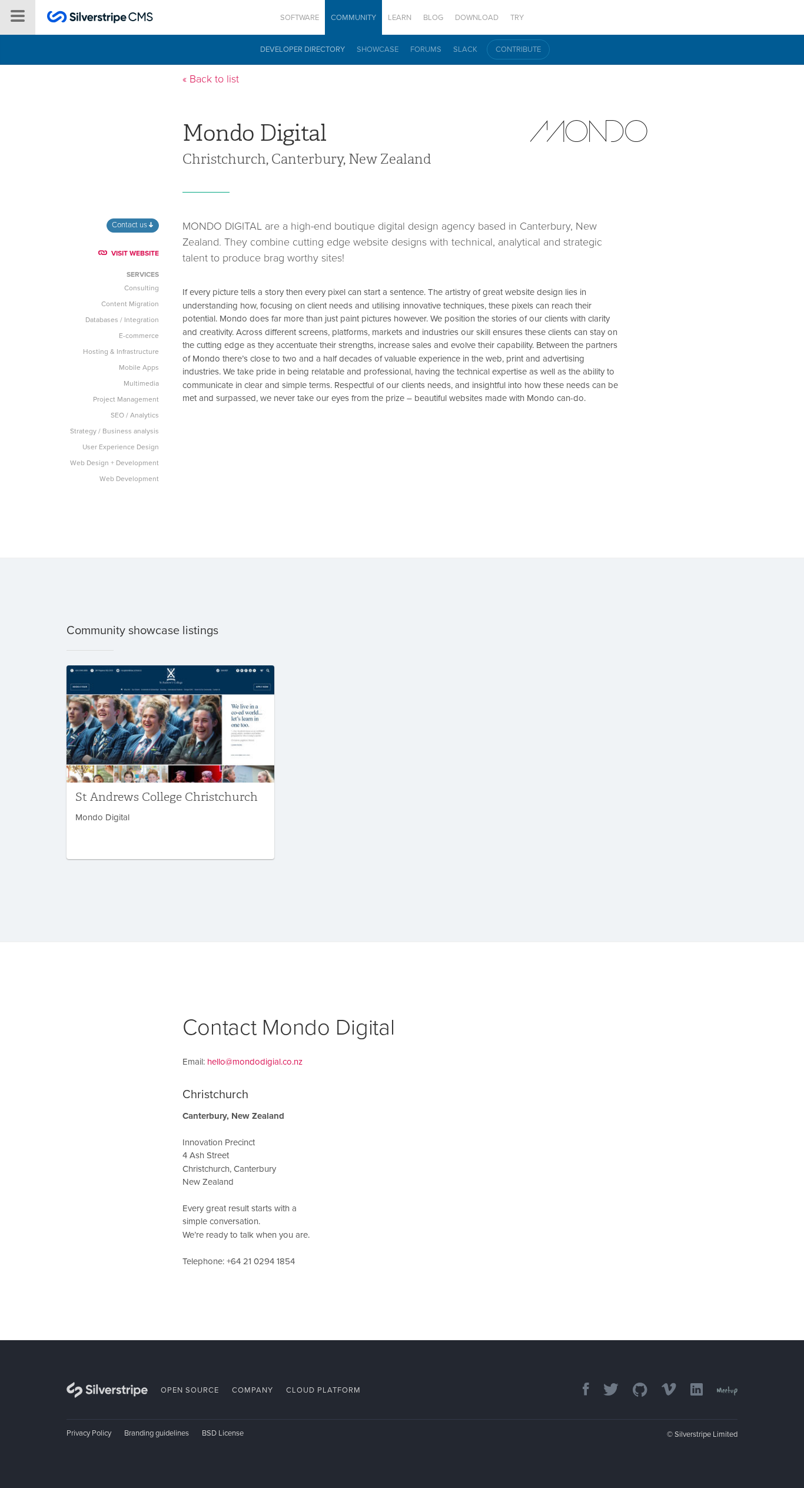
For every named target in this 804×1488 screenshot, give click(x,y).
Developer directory (302, 49)
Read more (170, 762)
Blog (433, 17)
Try (517, 17)
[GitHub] (634, 1390)
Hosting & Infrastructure (121, 351)
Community (353, 17)
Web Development (129, 479)
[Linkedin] (691, 1390)
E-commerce (139, 336)
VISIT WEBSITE (135, 253)
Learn (399, 17)
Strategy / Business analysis (114, 431)
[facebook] (580, 1390)
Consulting (141, 288)
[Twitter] (605, 1390)
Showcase (377, 49)
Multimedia (141, 383)
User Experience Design (120, 447)
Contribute (518, 49)
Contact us (130, 225)
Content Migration (130, 304)
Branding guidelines (156, 1433)
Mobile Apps (139, 367)
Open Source (190, 1390)
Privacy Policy (89, 1433)
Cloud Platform (323, 1390)
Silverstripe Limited (706, 1434)
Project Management (126, 399)
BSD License (223, 1433)
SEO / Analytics (135, 415)
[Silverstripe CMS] (100, 18)
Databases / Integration (122, 320)
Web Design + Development (114, 463)
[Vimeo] (663, 1390)
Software (299, 17)
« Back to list (210, 78)
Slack (465, 49)
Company (252, 1390)
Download (477, 17)
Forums (425, 49)
